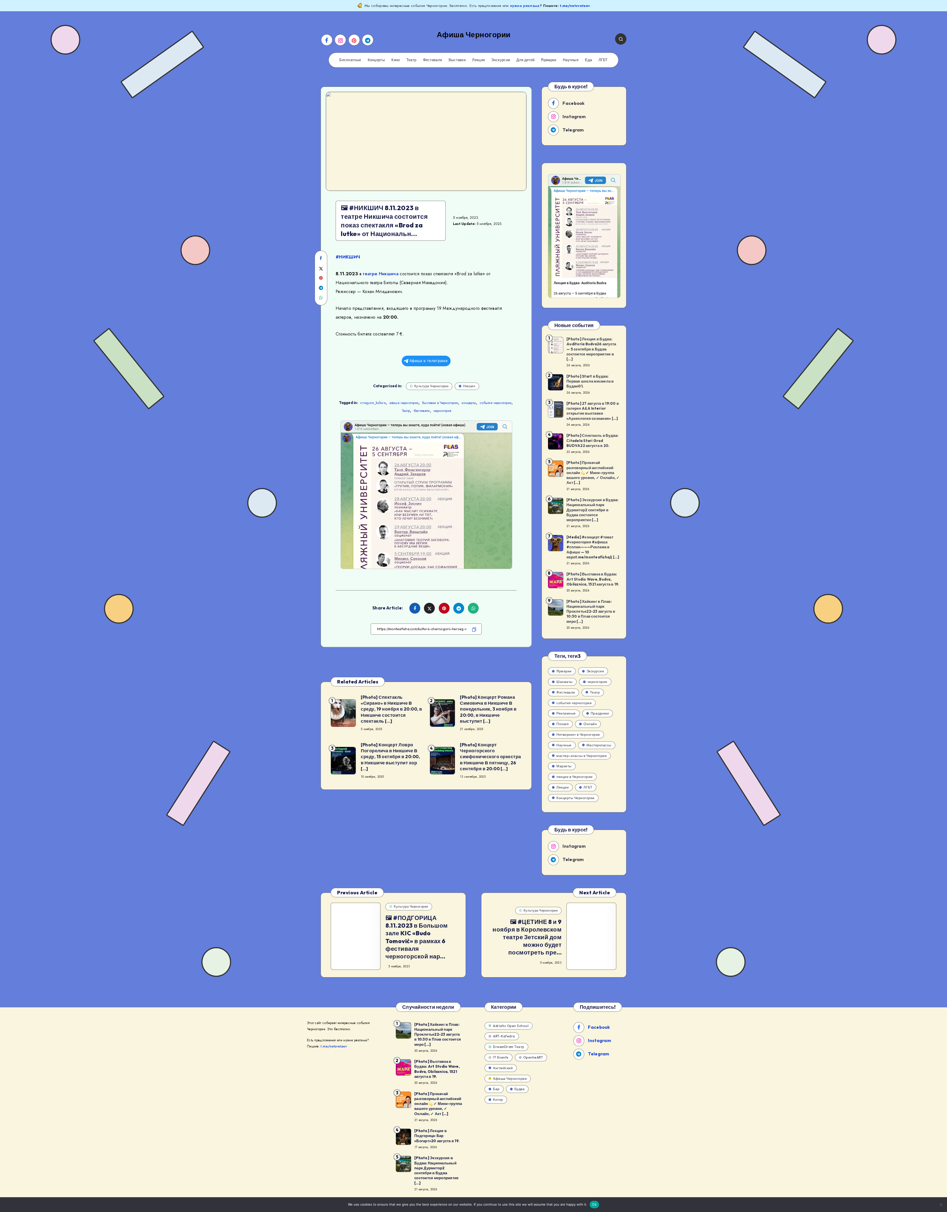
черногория (442, 410)
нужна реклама (525, 5)
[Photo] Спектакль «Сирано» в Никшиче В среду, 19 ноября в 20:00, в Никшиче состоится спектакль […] (391, 709)
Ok (594, 1204)
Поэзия (562, 724)
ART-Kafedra (504, 1036)
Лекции (478, 60)
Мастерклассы (598, 745)
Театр (411, 60)
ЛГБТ (603, 60)
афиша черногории (404, 402)
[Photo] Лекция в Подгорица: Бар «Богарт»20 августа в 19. (436, 1135)
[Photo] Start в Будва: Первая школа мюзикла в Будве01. (590, 381)
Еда (588, 60)
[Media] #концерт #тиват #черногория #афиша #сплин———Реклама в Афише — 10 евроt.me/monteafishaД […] (592, 547)
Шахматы (564, 681)
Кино (395, 60)
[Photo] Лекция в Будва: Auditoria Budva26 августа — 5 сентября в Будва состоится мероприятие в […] (591, 349)
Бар (496, 1089)
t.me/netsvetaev (575, 5)
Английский (503, 1068)
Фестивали (432, 60)
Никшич (469, 386)
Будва (519, 1089)
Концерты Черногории (575, 798)
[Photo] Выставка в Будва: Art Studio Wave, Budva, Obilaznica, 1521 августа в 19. (592, 579)
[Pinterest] (354, 40)
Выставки (457, 60)
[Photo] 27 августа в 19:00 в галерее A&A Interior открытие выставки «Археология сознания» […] (592, 411)
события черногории (495, 402)
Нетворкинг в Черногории (578, 734)
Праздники (600, 713)
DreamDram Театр (508, 1047)
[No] (940, 1204)
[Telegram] (367, 40)
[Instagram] (340, 40)
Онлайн (590, 724)
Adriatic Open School (510, 1026)
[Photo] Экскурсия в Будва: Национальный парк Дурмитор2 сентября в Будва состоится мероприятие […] (592, 509)
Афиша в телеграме (428, 360)
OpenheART (533, 1057)
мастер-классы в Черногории (581, 755)
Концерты (376, 60)
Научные (571, 60)
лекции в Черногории (574, 776)
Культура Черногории (431, 386)
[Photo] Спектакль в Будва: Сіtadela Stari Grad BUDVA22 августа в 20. (592, 440)
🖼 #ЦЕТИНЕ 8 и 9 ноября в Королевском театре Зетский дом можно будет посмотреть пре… (527, 937)
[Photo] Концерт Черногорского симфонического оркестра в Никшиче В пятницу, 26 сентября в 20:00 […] (490, 756)
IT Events (501, 1057)
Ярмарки (548, 60)
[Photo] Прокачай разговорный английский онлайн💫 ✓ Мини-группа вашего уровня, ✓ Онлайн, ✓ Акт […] (593, 472)
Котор (498, 1099)
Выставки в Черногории (440, 402)
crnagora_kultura (373, 402)
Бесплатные (350, 60)
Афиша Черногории (510, 1078)
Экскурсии (500, 60)
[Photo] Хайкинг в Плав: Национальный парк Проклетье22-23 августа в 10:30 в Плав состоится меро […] (590, 611)
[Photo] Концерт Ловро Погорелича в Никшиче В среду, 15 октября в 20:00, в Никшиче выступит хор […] (390, 756)
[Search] (620, 39)
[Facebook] (326, 40)
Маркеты (564, 766)
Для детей (525, 60)
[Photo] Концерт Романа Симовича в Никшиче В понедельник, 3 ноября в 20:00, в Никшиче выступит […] (488, 709)
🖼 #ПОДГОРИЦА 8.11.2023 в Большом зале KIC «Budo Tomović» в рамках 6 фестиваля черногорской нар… (416, 937)
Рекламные (566, 713)
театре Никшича (381, 274)
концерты (469, 402)
